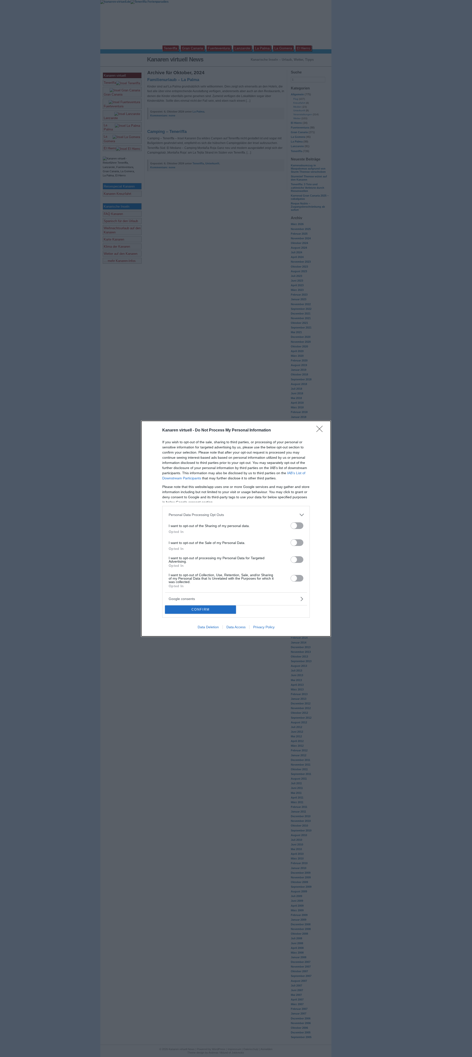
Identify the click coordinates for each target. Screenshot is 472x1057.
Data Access (236, 627)
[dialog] (236, 528)
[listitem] (236, 514)
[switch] (297, 525)
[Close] (321, 430)
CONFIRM (201, 609)
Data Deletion (208, 627)
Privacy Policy (264, 627)
